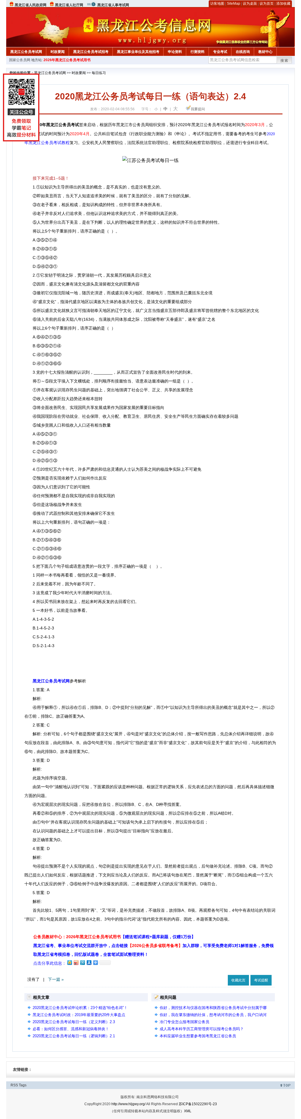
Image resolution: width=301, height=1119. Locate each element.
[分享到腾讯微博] (82, 962)
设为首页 (267, 3)
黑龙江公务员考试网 (26, 52)
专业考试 (220, 52)
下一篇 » (56, 979)
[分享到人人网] (89, 962)
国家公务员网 (19, 60)
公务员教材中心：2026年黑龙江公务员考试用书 (114, 936)
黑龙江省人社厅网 (69, 5)
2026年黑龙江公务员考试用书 (67, 60)
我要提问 (198, 109)
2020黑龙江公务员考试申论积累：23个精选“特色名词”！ (80, 1008)
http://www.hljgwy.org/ (128, 1104)
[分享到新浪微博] (76, 962)
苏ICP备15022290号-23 (198, 1104)
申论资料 (175, 52)
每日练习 (99, 73)
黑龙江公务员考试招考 (90, 52)
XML (187, 1111)
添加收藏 (283, 3)
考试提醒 (261, 980)
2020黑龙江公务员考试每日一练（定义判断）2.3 (74, 1022)
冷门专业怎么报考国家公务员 (184, 1022)
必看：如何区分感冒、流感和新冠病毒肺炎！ (71, 1029)
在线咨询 (243, 52)
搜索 (284, 61)
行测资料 (197, 52)
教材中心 (265, 52)
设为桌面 (250, 3)
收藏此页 (238, 980)
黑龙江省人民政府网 (30, 5)
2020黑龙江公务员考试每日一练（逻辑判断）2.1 (74, 1036)
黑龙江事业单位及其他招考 (138, 52)
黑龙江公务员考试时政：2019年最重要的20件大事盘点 (79, 1015)
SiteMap (233, 3)
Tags (22, 1085)
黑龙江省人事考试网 (113, 5)
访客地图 (217, 3)
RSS (14, 1085)
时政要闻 (58, 52)
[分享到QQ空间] (69, 962)
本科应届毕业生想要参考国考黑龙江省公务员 (198, 1036)
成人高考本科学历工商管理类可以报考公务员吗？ (202, 1029)
